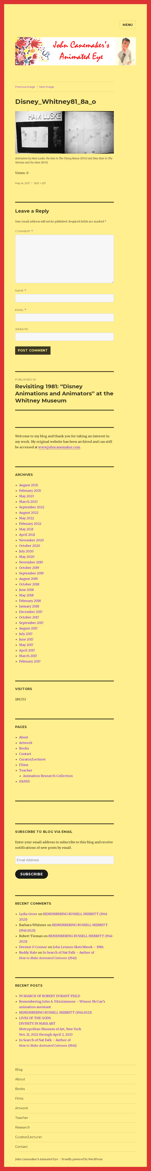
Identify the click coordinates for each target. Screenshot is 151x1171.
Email (20, 310)
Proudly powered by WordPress (82, 1159)
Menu (128, 25)
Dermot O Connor (33, 947)
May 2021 (26, 529)
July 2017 (25, 634)
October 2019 (29, 568)
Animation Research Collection (48, 776)
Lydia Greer (28, 914)
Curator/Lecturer (32, 759)
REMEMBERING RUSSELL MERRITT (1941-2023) (55, 1012)
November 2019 (31, 562)
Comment (24, 231)
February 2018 (30, 601)
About (23, 737)
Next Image (46, 86)
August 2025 (28, 485)
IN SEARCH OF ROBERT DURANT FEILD (49, 996)
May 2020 (26, 557)
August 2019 (28, 579)
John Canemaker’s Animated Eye (36, 1159)
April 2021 (27, 535)
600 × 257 (40, 183)
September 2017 (31, 623)
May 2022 (26, 518)
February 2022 (30, 524)
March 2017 (28, 656)
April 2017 (27, 650)
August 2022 (28, 513)
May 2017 (26, 645)
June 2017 (26, 639)
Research (22, 1127)
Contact (25, 754)
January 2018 (29, 606)
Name (20, 290)
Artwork (25, 743)
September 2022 (31, 507)
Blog (19, 1069)
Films (23, 765)
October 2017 (29, 617)
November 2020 (31, 540)
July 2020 (26, 551)
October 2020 (29, 546)
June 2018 (26, 590)
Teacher (25, 770)
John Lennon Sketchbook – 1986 (78, 947)
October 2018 (29, 584)
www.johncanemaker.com (59, 447)
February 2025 (30, 491)
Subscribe (31, 874)
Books (24, 748)
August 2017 (28, 628)
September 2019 (31, 573)
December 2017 (30, 612)
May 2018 (26, 595)
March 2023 (28, 502)
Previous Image (25, 86)
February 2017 (30, 661)
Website (21, 329)
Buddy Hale (28, 952)
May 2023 (26, 496)
